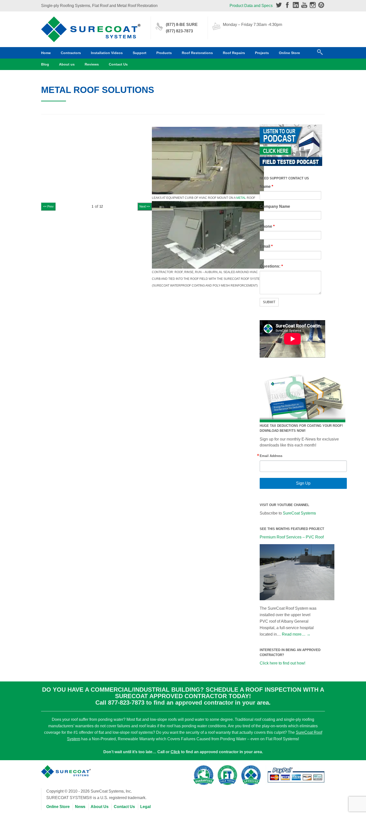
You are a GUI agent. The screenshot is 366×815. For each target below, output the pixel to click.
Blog (45, 64)
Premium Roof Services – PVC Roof (292, 537)
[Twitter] (279, 5)
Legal (145, 807)
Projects (262, 53)
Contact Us (118, 64)
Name (266, 186)
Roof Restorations (197, 53)
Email (266, 246)
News (80, 807)
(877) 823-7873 (179, 31)
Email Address (271, 455)
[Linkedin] (296, 5)
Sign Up (303, 483)
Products (164, 53)
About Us (100, 807)
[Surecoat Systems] (66, 769)
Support (139, 53)
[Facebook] (287, 5)
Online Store (289, 53)
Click (175, 752)
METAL (241, 198)
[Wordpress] (321, 5)
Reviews (92, 64)
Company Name (275, 206)
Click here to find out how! (282, 663)
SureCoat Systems (299, 513)
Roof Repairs (234, 53)
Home (46, 53)
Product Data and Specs (251, 5)
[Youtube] (304, 5)
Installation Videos (107, 53)
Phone (267, 226)
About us (67, 64)
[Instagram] (312, 5)
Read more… (296, 634)
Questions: (271, 266)
